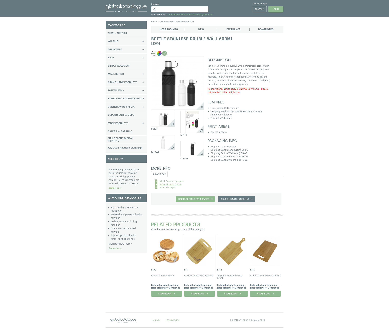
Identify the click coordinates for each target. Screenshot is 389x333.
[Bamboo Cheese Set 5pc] (166, 250)
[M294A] (163, 142)
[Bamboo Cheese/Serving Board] (265, 250)
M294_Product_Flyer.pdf (171, 184)
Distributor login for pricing (165, 285)
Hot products (169, 29)
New (201, 29)
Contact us (115, 188)
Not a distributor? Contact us (165, 288)
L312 (219, 269)
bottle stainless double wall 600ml (177, 21)
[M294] (163, 119)
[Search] (154, 9)
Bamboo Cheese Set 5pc (163, 275)
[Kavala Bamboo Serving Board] (199, 250)
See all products (159, 14)
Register (259, 9)
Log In (276, 9)
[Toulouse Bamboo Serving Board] (232, 250)
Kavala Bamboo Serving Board (198, 275)
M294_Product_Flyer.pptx (171, 181)
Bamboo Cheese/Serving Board (265, 275)
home (154, 21)
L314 (252, 269)
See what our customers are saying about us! (191, 14)
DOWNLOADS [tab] (159, 174)
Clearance (233, 29)
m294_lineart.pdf (167, 187)
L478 (153, 269)
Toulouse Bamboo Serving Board (229, 276)
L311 (186, 269)
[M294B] (192, 148)
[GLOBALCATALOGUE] (126, 7)
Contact (155, 4)
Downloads (266, 29)
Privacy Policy (172, 320)
